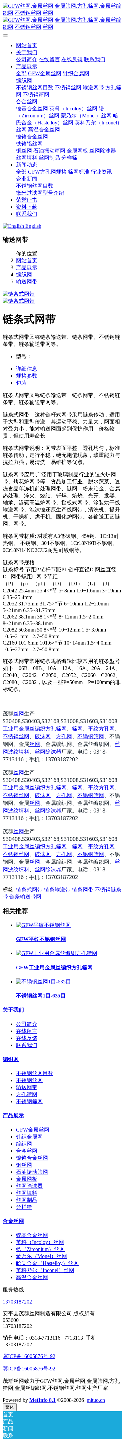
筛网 (77, 728)
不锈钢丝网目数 (34, 1073)
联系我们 (26, 1045)
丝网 (18, 713)
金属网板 (26, 1179)
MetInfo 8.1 (42, 1400)
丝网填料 (26, 1193)
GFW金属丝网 (32, 1130)
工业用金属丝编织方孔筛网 (35, 728)
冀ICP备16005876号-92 (29, 1356)
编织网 (24, 274)
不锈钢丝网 (16, 736)
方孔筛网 (26, 1094)
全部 (21, 73)
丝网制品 (26, 1200)
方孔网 (64, 736)
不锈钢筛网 (90, 736)
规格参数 (26, 376)
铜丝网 (24, 1165)
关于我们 (13, 1010)
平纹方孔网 (101, 728)
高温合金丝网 (32, 1277)
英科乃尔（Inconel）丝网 (45, 1270)
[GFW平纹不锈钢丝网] (43, 925)
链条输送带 (57, 889)
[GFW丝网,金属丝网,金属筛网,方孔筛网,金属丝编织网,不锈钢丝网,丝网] (62, 17)
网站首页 (26, 45)
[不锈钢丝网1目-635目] (43, 981)
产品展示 (26, 267)
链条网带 (82, 889)
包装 (21, 383)
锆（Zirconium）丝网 (40, 1249)
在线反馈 (26, 1038)
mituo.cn (96, 1400)
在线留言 (26, 1031)
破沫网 (43, 736)
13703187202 (17, 1302)
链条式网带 (29, 889)
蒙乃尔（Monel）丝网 (41, 1256)
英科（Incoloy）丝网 (40, 1242)
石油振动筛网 (32, 1172)
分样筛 (24, 1207)
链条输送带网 (25, 896)
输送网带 (26, 281)
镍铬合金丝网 (32, 1158)
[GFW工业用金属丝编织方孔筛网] (56, 953)
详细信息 (26, 369)
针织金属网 (29, 1137)
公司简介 (26, 1024)
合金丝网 (26, 1151)
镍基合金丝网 (32, 1235)
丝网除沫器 (48, 751)
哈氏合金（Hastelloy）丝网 (47, 1263)
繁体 (9, 1407)
